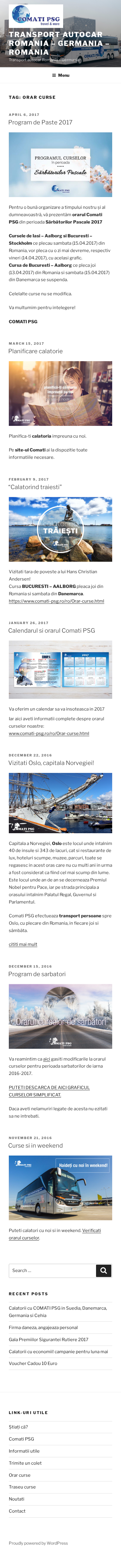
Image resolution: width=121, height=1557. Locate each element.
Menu (63, 75)
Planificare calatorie (35, 351)
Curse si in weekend (35, 1145)
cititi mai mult (23, 944)
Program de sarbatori (37, 974)
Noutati (16, 1499)
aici (46, 1059)
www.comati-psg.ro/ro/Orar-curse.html (49, 733)
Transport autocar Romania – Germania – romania (59, 43)
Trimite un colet (25, 1463)
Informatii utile (24, 1451)
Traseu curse (22, 1487)
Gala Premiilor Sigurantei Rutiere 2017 (48, 1339)
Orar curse (20, 1475)
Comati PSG (21, 1439)
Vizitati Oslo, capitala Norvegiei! (51, 762)
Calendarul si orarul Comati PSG (51, 630)
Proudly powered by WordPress (38, 1543)
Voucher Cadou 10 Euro (33, 1363)
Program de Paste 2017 (40, 122)
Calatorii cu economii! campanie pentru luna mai (58, 1351)
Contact (17, 1511)
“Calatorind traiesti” (35, 487)
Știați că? (18, 1427)
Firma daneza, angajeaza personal (43, 1327)
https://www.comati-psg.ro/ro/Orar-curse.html (56, 601)
